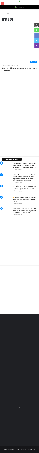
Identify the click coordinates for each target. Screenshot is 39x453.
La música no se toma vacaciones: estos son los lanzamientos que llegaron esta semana (24, 188)
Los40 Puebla (6, 65)
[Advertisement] (19, 243)
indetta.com (31, 449)
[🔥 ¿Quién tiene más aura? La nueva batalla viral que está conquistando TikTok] (6, 202)
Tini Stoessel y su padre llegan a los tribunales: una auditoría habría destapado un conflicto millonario (24, 165)
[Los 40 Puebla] (19, 7)
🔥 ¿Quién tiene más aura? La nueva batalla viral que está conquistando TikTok (25, 199)
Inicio (4, 14)
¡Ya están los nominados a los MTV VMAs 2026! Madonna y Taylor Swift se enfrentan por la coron (24, 211)
